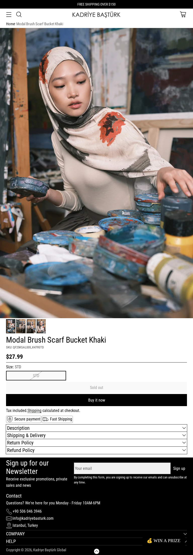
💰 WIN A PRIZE (163, 540)
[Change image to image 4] (41, 326)
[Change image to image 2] (20, 326)
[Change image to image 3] (31, 326)
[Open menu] (9, 14)
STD (36, 375)
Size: (13, 367)
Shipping (34, 410)
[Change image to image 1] (10, 326)
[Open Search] (19, 14)
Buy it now (96, 400)
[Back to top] (96, 551)
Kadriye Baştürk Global (49, 550)
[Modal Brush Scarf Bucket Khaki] (96, 173)
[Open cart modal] (183, 14)
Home (10, 24)
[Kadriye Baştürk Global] (96, 14)
